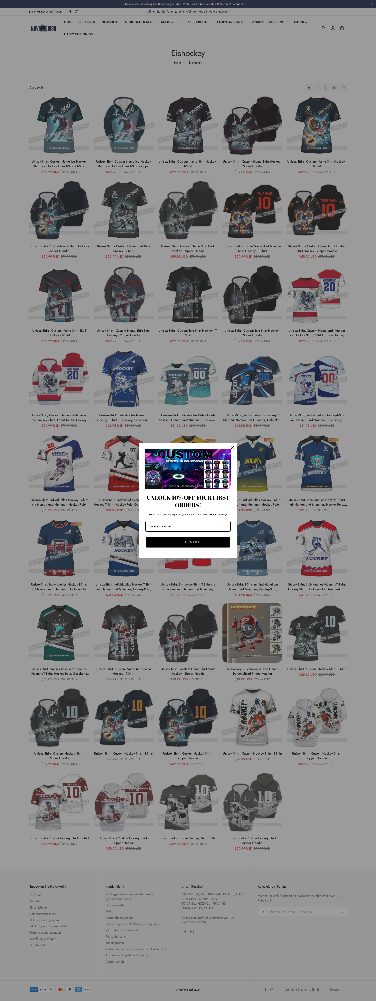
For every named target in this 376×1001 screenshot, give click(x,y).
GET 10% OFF (188, 542)
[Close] (232, 447)
